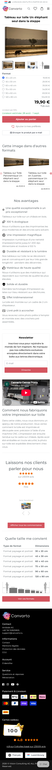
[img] (26, 473)
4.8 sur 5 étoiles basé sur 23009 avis (26, 746)
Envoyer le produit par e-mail (27, 132)
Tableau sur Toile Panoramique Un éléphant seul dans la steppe (12, 177)
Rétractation (8, 677)
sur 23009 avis (26, 476)
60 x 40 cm (11, 85)
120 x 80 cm (11, 97)
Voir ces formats (26, 599)
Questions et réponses (13, 674)
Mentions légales (10, 646)
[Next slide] (51, 173)
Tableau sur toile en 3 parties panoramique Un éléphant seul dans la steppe (37, 178)
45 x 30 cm (11, 81)
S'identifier (7, 663)
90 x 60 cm (11, 93)
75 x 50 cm (11, 89)
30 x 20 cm (11, 78)
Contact (6, 642)
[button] (7, 65)
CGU (4, 652)
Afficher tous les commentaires (26, 525)
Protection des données (13, 649)
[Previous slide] (1, 173)
